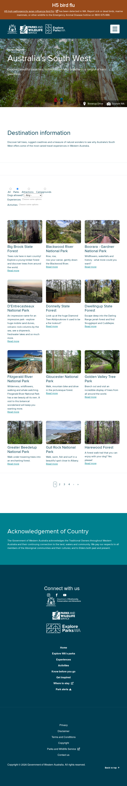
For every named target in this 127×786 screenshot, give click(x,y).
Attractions (27, 192)
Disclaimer (63, 731)
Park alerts (62, 689)
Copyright (63, 743)
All (9, 192)
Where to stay (61, 683)
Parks (16, 192)
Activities (12, 204)
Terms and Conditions (64, 737)
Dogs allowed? (15, 195)
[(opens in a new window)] (12, 32)
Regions (20, 50)
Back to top (111, 767)
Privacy (63, 725)
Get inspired (63, 677)
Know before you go (63, 671)
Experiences (14, 199)
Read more (13, 270)
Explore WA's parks (63, 653)
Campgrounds (43, 192)
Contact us (63, 755)
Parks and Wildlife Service (61, 749)
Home (10, 50)
